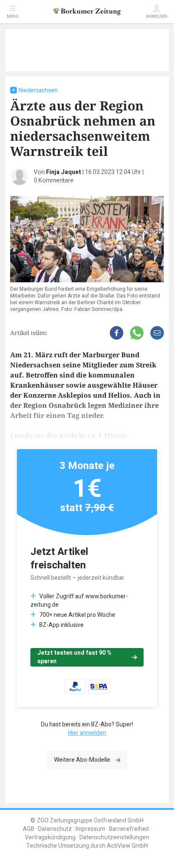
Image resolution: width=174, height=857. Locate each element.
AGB (28, 829)
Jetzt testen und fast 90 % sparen (74, 657)
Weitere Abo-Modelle (82, 759)
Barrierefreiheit (129, 829)
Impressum (90, 829)
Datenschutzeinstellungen (114, 837)
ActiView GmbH (127, 845)
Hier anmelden (87, 732)
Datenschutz (55, 829)
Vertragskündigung (50, 837)
